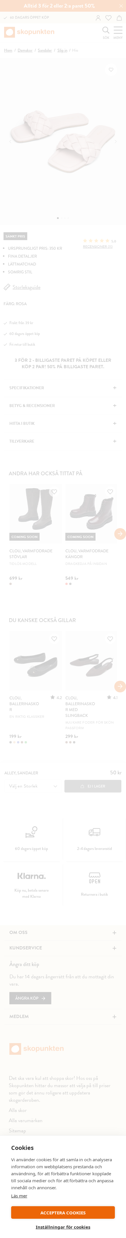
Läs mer (19, 1196)
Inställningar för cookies (63, 1227)
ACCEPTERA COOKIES (63, 1213)
